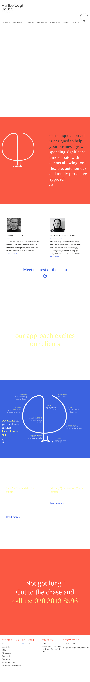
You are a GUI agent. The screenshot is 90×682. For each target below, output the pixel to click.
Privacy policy (7, 653)
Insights (65, 22)
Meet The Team (17, 22)
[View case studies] (45, 365)
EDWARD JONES (16, 235)
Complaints (6, 659)
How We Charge (55, 22)
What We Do (6, 22)
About (4, 644)
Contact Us (75, 22)
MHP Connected (42, 22)
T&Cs (4, 650)
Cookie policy (6, 656)
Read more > (11, 253)
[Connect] (26, 644)
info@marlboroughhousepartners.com (76, 647)
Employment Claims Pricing (11, 665)
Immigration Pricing (8, 662)
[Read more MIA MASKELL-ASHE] (67, 225)
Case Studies (30, 22)
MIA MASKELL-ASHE (63, 235)
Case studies (6, 647)
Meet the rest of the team (45, 269)
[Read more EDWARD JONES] (23, 225)
